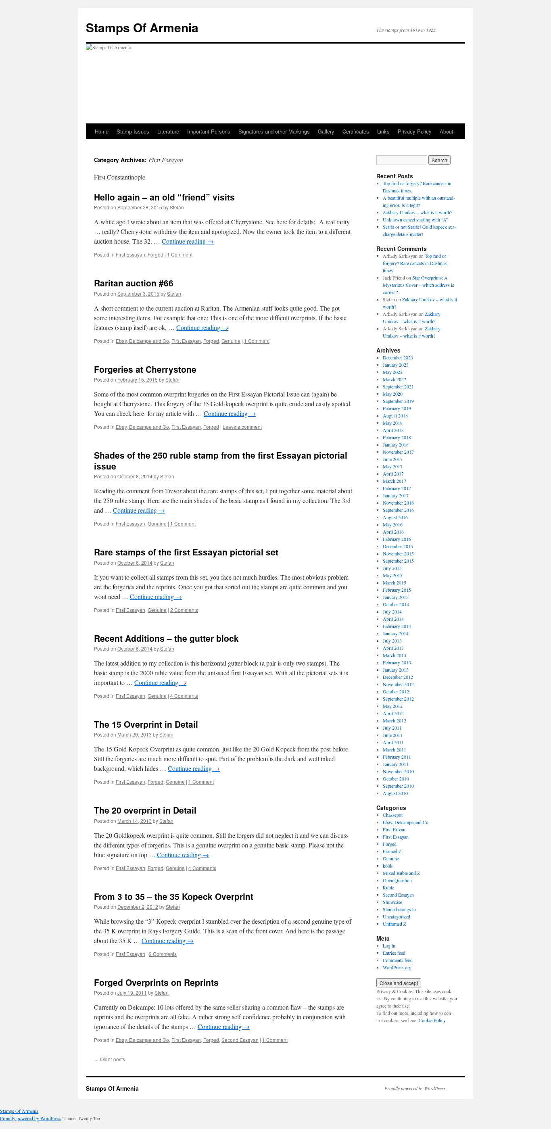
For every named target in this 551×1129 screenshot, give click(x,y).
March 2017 (394, 481)
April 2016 (393, 531)
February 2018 (397, 437)
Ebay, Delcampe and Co (142, 340)
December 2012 (398, 677)
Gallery (326, 131)
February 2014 (397, 626)
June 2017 (393, 459)
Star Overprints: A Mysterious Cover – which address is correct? (418, 284)
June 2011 (393, 735)
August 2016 (395, 517)
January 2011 (396, 764)
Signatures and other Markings (274, 131)
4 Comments (184, 695)
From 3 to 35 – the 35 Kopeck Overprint (173, 896)
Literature (168, 131)
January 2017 (396, 495)
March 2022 (394, 379)
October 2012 (396, 691)
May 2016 (393, 524)
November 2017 (398, 452)
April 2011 (393, 742)
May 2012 (393, 706)
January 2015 (396, 597)
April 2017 (393, 473)
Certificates (355, 131)
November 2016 (398, 502)
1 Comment (179, 254)
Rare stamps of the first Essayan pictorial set (186, 552)
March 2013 (394, 655)
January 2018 (396, 444)
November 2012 (398, 684)
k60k (387, 865)
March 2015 (394, 582)
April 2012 (393, 713)
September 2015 (398, 560)
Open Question (397, 880)
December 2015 (398, 546)
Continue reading (188, 241)
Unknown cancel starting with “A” (415, 219)
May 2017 (393, 466)
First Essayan (130, 254)
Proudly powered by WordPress (30, 1118)
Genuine (230, 340)
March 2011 (394, 749)
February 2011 (397, 756)
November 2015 (398, 553)
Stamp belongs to (399, 909)
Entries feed (394, 953)
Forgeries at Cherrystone (145, 369)
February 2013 (397, 662)
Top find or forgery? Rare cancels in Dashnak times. (415, 263)
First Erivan (394, 829)
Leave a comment (242, 426)
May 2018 (393, 422)
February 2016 (397, 539)
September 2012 (398, 698)
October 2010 (396, 778)
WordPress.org (397, 967)
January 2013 (396, 669)
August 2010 (395, 793)
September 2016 (398, 510)
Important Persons (208, 131)
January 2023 (396, 364)
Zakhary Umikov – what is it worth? (417, 212)
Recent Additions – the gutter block (166, 638)
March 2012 (394, 720)
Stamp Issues (133, 131)
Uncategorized (396, 916)
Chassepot (393, 815)
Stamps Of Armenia (142, 27)
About (446, 131)
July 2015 (392, 568)
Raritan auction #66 (133, 283)
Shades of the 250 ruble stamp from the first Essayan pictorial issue (220, 460)
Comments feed (398, 960)
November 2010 (398, 771)
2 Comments (184, 609)
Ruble (388, 887)
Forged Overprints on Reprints (156, 982)
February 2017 (397, 488)
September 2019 (398, 401)
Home (102, 131)
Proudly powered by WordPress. (415, 1088)
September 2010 (398, 786)
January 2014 (396, 633)
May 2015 (393, 575)
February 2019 (397, 408)
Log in (389, 945)
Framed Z (392, 851)
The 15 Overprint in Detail (146, 724)
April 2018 (393, 430)
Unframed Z (394, 923)
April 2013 (393, 648)
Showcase (392, 902)
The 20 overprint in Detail (145, 810)
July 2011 (392, 727)
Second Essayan (240, 1039)
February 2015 (397, 589)
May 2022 (393, 372)
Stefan (177, 207)
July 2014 (392, 611)
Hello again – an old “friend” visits (164, 197)
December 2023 (398, 357)
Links (383, 131)
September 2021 (398, 386)
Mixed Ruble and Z (401, 873)
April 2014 (393, 619)
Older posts (109, 1059)
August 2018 (395, 415)
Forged (155, 254)
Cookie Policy (432, 1020)
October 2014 (396, 604)
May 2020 (393, 393)
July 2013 (392, 640)
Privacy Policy (415, 131)
